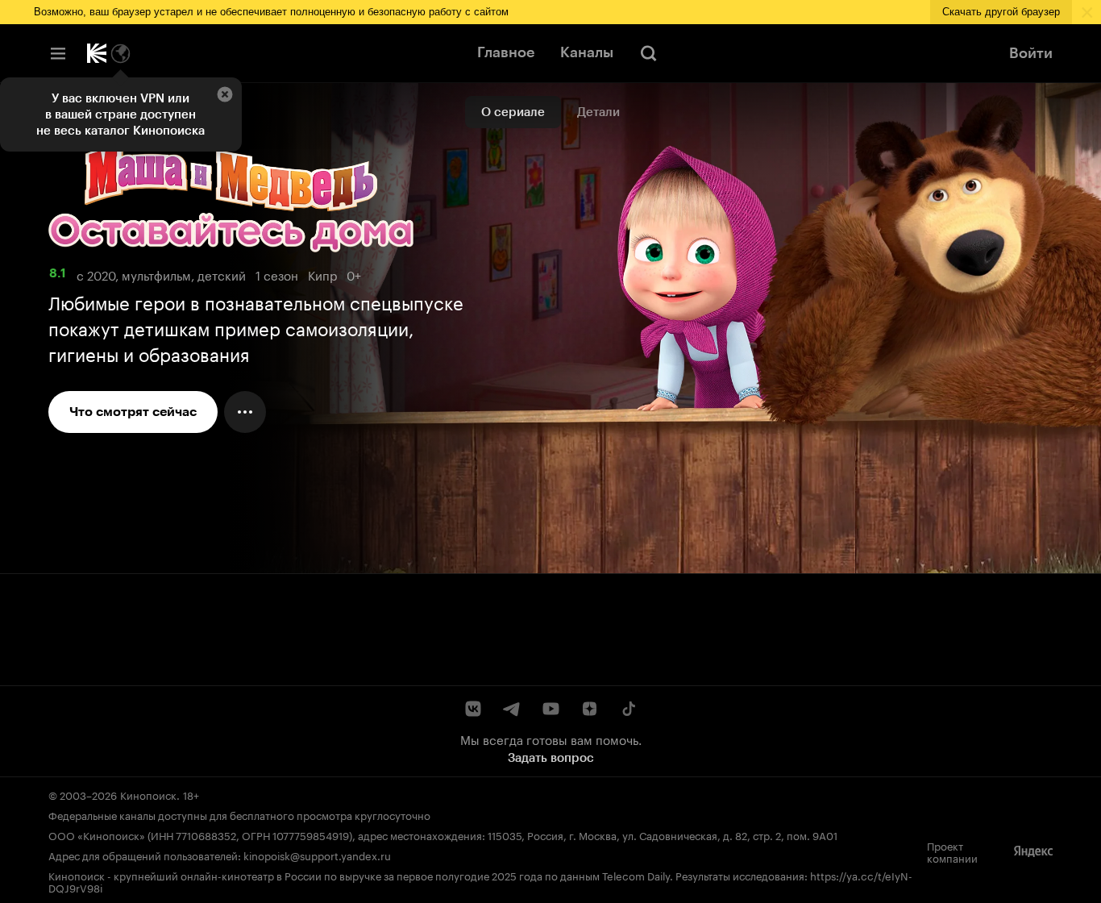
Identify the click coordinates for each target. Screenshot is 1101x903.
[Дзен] (589, 708)
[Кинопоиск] (96, 53)
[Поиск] (649, 53)
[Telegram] (511, 708)
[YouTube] (550, 708)
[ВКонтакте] (473, 708)
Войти (1031, 53)
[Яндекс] (1033, 851)
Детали (598, 112)
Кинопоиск (148, 794)
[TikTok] (628, 708)
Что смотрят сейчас (133, 411)
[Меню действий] (245, 412)
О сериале (513, 112)
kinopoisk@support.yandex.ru (317, 855)
